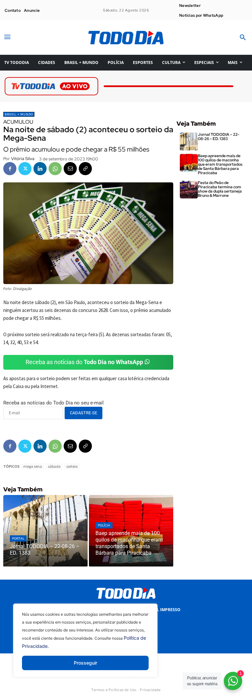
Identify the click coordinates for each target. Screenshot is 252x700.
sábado (54, 466)
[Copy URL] (85, 168)
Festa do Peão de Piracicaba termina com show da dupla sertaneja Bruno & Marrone (220, 189)
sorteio (71, 466)
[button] (243, 38)
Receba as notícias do (84, 362)
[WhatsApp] (55, 168)
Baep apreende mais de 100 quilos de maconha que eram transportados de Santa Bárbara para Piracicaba (220, 164)
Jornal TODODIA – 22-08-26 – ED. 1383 (218, 136)
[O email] (70, 168)
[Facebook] (9, 168)
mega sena (32, 466)
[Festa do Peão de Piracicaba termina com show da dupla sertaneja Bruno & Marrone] (189, 190)
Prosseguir (85, 663)
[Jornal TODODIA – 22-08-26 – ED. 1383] (45, 530)
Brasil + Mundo (19, 114)
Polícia (104, 525)
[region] (85, 645)
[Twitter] (25, 168)
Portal (18, 538)
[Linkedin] (40, 168)
